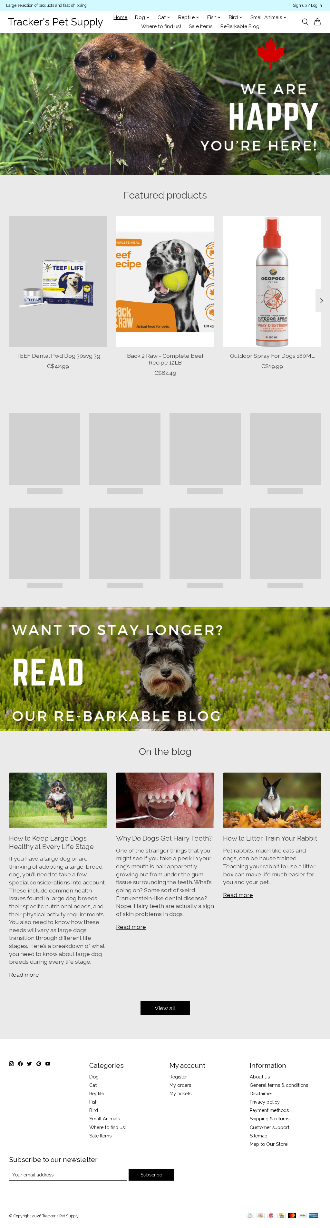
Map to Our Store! (269, 1144)
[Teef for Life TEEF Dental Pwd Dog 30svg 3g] (58, 281)
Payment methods (269, 1110)
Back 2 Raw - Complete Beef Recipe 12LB (165, 359)
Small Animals (104, 1118)
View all (165, 1008)
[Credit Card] (281, 1216)
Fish (93, 1102)
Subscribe (151, 1174)
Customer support (269, 1127)
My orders (180, 1085)
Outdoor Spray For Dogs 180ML (272, 355)
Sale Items (201, 26)
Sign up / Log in (307, 5)
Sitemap (258, 1135)
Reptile (96, 1093)
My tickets (180, 1093)
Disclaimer (261, 1093)
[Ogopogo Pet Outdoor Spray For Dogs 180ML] (272, 281)
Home (120, 17)
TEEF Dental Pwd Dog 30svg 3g (58, 355)
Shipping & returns (269, 1118)
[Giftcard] (271, 1216)
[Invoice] (250, 1216)
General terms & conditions (279, 1085)
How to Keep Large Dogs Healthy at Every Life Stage (51, 842)
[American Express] (313, 1216)
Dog (94, 1076)
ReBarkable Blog (239, 26)
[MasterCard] (292, 1216)
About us (260, 1076)
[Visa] (303, 1216)
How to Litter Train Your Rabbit (270, 838)
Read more (24, 974)
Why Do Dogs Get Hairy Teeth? (164, 838)
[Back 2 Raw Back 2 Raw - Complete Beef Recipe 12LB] (165, 281)
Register (178, 1076)
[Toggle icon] (305, 22)
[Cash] (261, 1216)
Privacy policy (265, 1102)
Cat (93, 1085)
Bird (93, 1110)
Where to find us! (161, 26)
